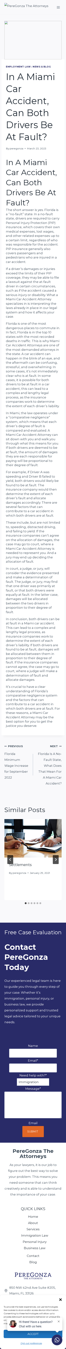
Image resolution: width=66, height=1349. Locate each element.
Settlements (20, 865)
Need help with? (33, 1075)
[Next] (56, 859)
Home (33, 1216)
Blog (33, 1262)
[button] (60, 1299)
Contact (33, 1256)
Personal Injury (35, 1242)
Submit (32, 1131)
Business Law (34, 1248)
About (33, 1223)
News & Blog (42, 66)
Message (33, 1089)
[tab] (26, 903)
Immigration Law (34, 1235)
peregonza (16, 148)
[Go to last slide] (10, 859)
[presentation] (33, 838)
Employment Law (18, 66)
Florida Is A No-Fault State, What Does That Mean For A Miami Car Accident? (50, 765)
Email (33, 1060)
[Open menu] (58, 7)
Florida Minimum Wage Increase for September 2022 (16, 762)
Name (33, 1046)
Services (33, 1229)
